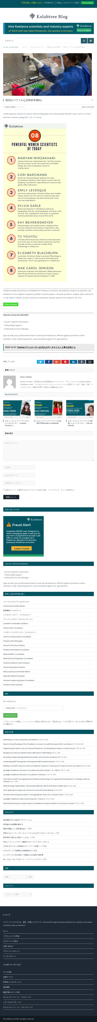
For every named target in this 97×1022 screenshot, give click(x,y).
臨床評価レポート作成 (11, 992)
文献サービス (8, 977)
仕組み (59, 2)
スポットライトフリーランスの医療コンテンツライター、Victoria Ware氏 (80, 423)
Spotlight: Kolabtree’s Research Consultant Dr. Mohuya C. (25, 774)
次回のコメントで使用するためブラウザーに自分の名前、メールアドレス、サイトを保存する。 (40, 490)
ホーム (5, 931)
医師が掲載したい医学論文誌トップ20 (17, 828)
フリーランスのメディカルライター (16, 602)
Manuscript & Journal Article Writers (16, 671)
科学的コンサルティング (12, 982)
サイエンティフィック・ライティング (17, 997)
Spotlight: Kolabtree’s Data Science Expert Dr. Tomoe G (24, 799)
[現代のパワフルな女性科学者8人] (48, 74)
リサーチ (32, 117)
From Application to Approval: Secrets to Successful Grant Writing (28, 790)
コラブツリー (38, 922)
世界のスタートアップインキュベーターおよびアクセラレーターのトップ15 (31, 833)
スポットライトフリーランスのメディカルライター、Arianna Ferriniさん (17, 423)
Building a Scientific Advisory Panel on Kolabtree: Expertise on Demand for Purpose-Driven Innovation (42, 766)
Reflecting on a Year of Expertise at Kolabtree (20, 739)
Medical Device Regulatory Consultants (18, 658)
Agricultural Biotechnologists (14, 676)
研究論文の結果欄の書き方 (13, 824)
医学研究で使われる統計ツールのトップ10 (19, 837)
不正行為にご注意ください (32, 2)
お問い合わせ (8, 946)
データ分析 (7, 972)
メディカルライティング (12, 1002)
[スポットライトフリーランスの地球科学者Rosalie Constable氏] (48, 409)
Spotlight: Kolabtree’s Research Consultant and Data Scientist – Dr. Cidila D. (31, 770)
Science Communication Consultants (17, 636)
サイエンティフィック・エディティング (18, 1007)
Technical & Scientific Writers (14, 606)
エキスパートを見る (10, 941)
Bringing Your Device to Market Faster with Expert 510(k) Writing (27, 753)
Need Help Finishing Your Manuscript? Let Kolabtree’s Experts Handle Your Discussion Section (39, 803)
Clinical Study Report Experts (14, 667)
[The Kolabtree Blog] (48, 15)
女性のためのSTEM (88, 107)
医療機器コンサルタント (12, 610)
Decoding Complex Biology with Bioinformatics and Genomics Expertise (30, 757)
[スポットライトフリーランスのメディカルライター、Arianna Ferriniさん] (17, 409)
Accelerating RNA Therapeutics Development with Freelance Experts (29, 761)
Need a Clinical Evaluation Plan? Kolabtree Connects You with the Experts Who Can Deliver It (38, 744)
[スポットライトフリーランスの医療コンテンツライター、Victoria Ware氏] (80, 409)
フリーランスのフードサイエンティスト (18, 619)
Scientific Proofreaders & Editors (15, 623)
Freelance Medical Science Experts (16, 663)
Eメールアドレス (9, 701)
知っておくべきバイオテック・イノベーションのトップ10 (24, 859)
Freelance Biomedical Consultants (16, 650)
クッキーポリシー (9, 956)
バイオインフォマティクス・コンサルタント (19, 632)
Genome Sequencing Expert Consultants (18, 680)
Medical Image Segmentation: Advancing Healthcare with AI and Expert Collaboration (35, 786)
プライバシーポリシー (11, 951)
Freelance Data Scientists (13, 684)
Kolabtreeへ (49, 2)
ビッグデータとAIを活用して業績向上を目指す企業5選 (23, 855)
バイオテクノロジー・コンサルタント (17, 615)
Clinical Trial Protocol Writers (14, 645)
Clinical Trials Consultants (13, 628)
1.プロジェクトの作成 (11, 936)
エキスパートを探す (72, 2)
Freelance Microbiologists (13, 641)
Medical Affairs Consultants (13, 654)
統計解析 (6, 987)
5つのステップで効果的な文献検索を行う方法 (20, 850)
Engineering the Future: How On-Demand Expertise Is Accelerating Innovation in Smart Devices (39, 748)
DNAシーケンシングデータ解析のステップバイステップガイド (26, 842)
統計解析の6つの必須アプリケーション (17, 820)
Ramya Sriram (10, 107)
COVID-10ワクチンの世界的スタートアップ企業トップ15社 (25, 846)
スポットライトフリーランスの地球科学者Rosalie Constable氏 (48, 422)
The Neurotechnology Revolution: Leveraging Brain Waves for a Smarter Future (33, 794)
